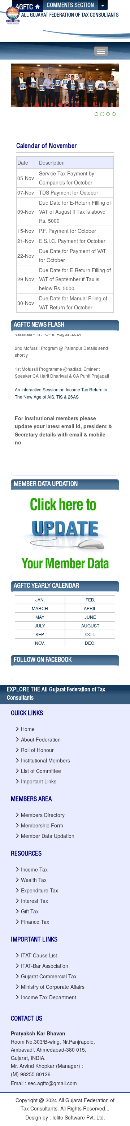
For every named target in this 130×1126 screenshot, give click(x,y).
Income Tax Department (48, 997)
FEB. (90, 599)
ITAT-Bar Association (44, 965)
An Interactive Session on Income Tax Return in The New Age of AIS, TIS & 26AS (61, 386)
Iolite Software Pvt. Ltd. (78, 1117)
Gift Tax (30, 911)
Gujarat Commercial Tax (49, 976)
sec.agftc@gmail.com (52, 1083)
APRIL (90, 608)
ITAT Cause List (39, 955)
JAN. (40, 599)
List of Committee (41, 770)
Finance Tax (35, 921)
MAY (39, 617)
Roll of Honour (37, 749)
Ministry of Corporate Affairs (52, 986)
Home (28, 728)
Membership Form (42, 825)
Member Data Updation (47, 835)
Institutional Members (45, 760)
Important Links (38, 781)
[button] (19, 98)
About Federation (41, 739)
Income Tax (34, 869)
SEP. (39, 634)
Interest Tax (34, 900)
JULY (40, 625)
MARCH (40, 608)
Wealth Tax (34, 879)
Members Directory (43, 814)
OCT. (90, 634)
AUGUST (90, 625)
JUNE (90, 617)
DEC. (90, 643)
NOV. (40, 643)
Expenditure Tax (39, 890)
